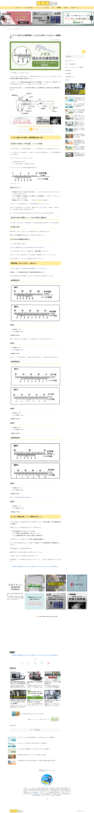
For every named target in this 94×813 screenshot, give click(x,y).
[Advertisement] (35, 634)
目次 (34, 129)
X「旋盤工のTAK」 (36, 793)
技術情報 (12, 652)
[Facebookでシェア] (28, 663)
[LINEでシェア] (41, 663)
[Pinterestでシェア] (48, 663)
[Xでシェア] (22, 663)
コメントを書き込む (35, 729)
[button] (16, 18)
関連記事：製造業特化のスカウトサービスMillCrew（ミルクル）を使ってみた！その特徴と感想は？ (35, 566)
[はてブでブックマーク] (35, 663)
